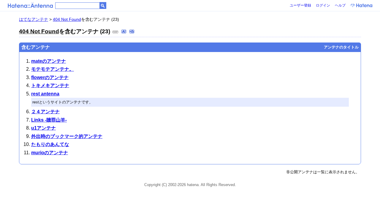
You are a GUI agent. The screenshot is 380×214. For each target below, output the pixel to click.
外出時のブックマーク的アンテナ (66, 136)
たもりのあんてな (50, 144)
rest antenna (45, 93)
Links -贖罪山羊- (49, 119)
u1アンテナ (43, 127)
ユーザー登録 (300, 5)
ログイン (323, 5)
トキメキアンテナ (50, 85)
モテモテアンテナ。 (52, 69)
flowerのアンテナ (50, 77)
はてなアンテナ (33, 19)
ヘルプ (340, 5)
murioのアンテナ (49, 152)
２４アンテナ (45, 111)
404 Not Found (67, 19)
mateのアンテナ (48, 61)
